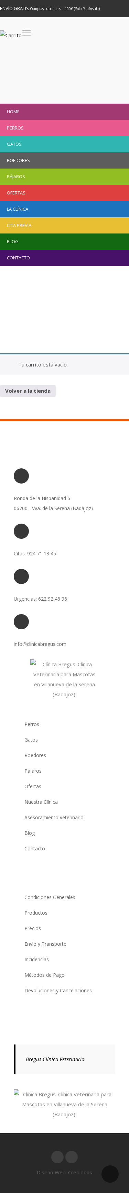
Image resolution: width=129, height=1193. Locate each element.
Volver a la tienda (28, 390)
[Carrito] (11, 35)
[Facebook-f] (57, 1157)
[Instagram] (71, 1157)
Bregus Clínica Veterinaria (55, 1059)
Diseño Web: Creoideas (64, 1172)
